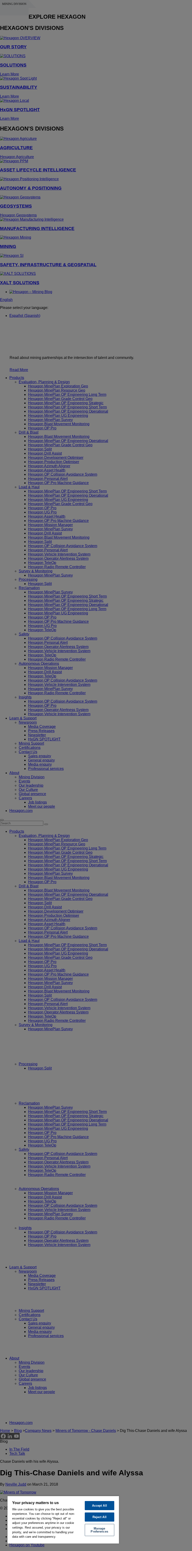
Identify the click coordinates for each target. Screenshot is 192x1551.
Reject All (99, 1517)
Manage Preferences (99, 1530)
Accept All (99, 1505)
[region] (63, 1520)
